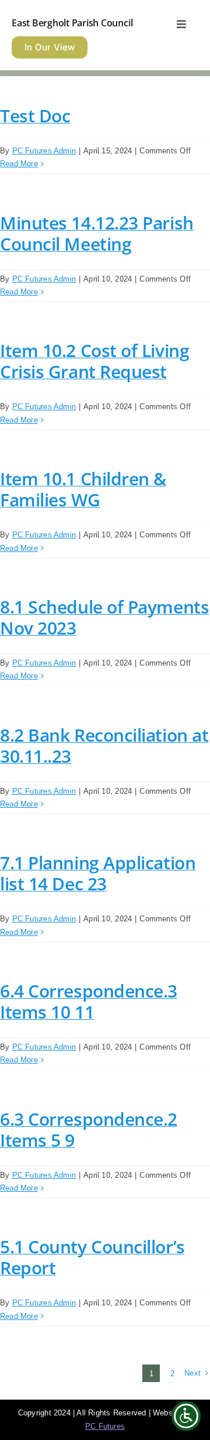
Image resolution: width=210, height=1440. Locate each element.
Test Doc (35, 116)
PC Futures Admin (44, 150)
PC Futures (105, 1426)
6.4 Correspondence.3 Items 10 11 (88, 1001)
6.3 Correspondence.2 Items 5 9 (88, 1129)
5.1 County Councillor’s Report (92, 1257)
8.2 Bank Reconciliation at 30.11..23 (104, 745)
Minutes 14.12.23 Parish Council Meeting (97, 233)
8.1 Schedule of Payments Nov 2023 (104, 617)
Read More (19, 163)
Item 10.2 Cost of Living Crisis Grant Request (94, 360)
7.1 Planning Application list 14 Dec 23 (97, 873)
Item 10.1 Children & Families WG (83, 489)
